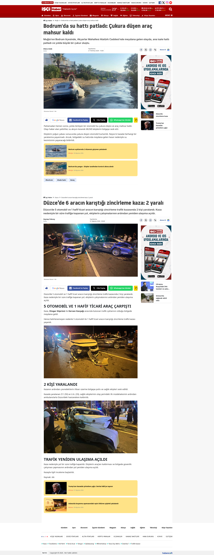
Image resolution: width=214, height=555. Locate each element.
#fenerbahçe (100, 544)
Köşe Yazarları (149, 15)
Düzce (57, 197)
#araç (72, 180)
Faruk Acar (70, 544)
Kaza (44, 544)
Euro (134, 8)
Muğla (57, 20)
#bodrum (49, 180)
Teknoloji (136, 15)
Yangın (79, 544)
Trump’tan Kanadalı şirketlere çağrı (162, 125)
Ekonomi (67, 15)
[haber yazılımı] (167, 553)
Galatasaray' (89, 544)
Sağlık (115, 15)
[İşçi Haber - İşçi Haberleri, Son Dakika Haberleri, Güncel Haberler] (50, 527)
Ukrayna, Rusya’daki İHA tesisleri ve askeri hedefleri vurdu (162, 286)
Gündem (47, 15)
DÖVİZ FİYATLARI (74, 2)
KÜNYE (145, 2)
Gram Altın (147, 8)
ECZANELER (112, 2)
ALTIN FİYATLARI (87, 2)
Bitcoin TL (160, 8)
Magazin (96, 15)
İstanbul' (125, 544)
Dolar (124, 8)
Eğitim (125, 15)
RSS (45, 553)
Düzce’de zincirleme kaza (162, 115)
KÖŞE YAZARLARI (61, 2)
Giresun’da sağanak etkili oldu (161, 298)
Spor (57, 15)
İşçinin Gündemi (81, 15)
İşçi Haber (48, 21)
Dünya (106, 15)
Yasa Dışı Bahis (113, 544)
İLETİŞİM (152, 2)
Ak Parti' (61, 544)
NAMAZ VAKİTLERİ (123, 2)
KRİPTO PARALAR (100, 2)
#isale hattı (61, 180)
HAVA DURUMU (136, 2)
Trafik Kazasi (135, 544)
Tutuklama (52, 544)
